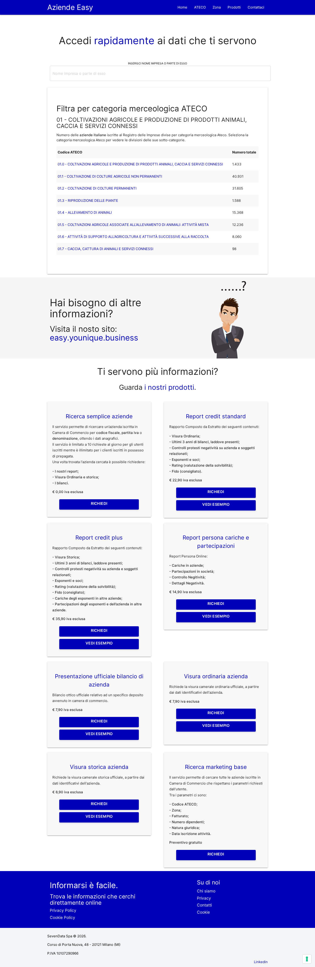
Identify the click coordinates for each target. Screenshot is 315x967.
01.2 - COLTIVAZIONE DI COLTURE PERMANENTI (97, 188)
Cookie (203, 912)
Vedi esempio (215, 504)
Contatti (204, 905)
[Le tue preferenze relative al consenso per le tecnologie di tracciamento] (307, 959)
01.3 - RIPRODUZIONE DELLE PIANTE (88, 200)
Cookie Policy (62, 917)
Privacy (204, 898)
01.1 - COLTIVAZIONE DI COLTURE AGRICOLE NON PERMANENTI (110, 176)
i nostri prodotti (168, 387)
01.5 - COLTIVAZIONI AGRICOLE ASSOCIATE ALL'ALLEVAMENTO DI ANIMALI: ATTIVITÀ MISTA (133, 224)
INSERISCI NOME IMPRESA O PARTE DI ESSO (157, 63)
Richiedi (99, 503)
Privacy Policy (63, 910)
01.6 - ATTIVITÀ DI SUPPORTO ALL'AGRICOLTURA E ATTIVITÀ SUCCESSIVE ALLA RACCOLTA (133, 236)
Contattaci (256, 7)
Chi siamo (206, 891)
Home (182, 7)
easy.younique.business (94, 337)
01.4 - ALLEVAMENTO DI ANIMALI (85, 212)
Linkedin (261, 962)
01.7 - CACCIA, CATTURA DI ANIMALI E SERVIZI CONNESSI (105, 249)
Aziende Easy (70, 7)
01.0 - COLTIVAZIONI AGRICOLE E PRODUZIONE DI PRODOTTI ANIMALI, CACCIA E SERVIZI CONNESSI (140, 164)
